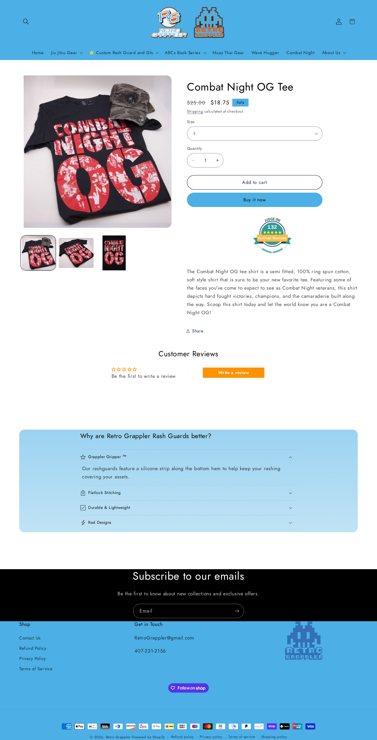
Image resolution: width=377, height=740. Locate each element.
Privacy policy (211, 736)
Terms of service (242, 736)
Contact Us (30, 638)
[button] (26, 21)
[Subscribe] (237, 611)
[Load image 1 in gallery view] (38, 252)
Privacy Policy (32, 658)
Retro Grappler (118, 737)
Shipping (195, 111)
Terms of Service (36, 669)
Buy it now (254, 199)
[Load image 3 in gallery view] (114, 252)
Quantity (194, 148)
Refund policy (182, 736)
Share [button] (198, 331)
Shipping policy (274, 736)
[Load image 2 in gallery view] (76, 252)
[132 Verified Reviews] (272, 255)
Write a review (233, 373)
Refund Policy (32, 648)
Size (191, 122)
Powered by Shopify (148, 737)
